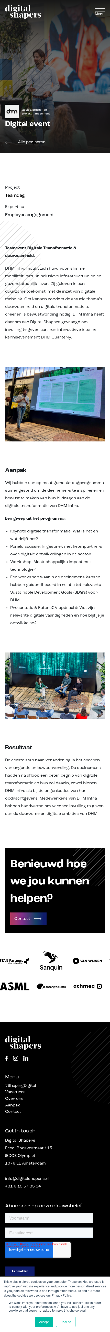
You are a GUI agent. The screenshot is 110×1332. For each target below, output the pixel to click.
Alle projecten (32, 142)
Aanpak (12, 1105)
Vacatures (15, 1092)
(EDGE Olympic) (20, 1156)
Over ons (14, 1099)
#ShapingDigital (20, 1086)
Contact (13, 1112)
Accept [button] (44, 1322)
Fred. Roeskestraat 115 (28, 1148)
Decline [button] (65, 1322)
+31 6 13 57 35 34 (23, 1186)
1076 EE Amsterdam (25, 1163)
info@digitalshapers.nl (27, 1179)
